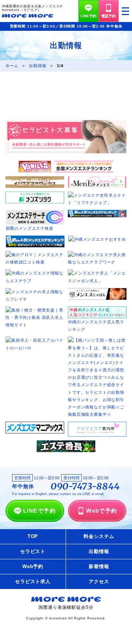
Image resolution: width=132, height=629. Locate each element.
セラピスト (32, 551)
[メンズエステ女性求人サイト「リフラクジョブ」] (97, 195)
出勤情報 (99, 551)
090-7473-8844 (85, 486)
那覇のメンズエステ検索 (30, 228)
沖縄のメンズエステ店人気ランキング (96, 325)
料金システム (99, 536)
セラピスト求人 (33, 581)
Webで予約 (101, 511)
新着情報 (99, 566)
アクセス (99, 581)
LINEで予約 (39, 511)
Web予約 (32, 566)
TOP (32, 536)
